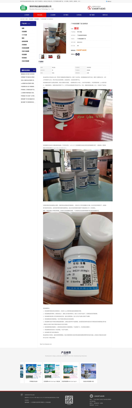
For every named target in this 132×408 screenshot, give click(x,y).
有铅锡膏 (36, 19)
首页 (27, 19)
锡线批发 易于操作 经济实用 (27, 74)
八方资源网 (33, 402)
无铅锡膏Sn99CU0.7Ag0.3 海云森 (102, 381)
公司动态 (79, 15)
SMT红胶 (24, 35)
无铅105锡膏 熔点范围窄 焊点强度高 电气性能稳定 (28, 80)
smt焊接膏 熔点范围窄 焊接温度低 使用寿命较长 (28, 83)
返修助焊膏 (25, 41)
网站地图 (48, 402)
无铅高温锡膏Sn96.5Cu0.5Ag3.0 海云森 (48, 381)
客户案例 (92, 15)
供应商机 (39, 15)
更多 (34, 70)
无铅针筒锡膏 (25, 61)
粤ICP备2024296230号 (40, 397)
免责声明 (38, 402)
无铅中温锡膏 (25, 51)
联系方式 (105, 15)
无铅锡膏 (24, 31)
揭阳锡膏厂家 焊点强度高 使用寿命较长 (28, 99)
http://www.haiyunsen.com (46, 344)
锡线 (23, 38)
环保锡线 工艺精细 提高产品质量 (28, 89)
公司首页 (26, 15)
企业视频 (52, 15)
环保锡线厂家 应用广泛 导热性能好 (28, 95)
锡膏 (23, 28)
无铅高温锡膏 (25, 48)
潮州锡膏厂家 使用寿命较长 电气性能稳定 (28, 102)
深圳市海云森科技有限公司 (51, 397)
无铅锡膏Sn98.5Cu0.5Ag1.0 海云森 (29, 381)
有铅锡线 (24, 57)
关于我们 (65, 15)
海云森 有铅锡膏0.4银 (66, 381)
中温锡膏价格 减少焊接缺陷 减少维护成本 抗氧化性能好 (28, 86)
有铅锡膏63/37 (84, 381)
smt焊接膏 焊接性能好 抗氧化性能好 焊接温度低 (28, 92)
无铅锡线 (24, 44)
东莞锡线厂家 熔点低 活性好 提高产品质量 (28, 77)
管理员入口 (43, 402)
